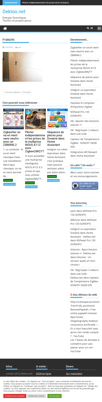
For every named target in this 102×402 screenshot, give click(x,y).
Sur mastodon (74, 373)
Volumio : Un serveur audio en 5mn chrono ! (82, 261)
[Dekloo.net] (5, 28)
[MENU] (99, 28)
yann (19, 47)
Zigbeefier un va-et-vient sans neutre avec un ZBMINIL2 (84, 51)
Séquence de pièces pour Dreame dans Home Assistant (47, 2)
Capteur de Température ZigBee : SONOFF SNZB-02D (84, 142)
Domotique (8, 180)
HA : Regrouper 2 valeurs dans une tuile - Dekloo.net (84, 273)
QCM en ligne (43, 373)
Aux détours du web (85, 294)
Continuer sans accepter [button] (15, 396)
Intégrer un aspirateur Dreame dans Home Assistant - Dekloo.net (83, 232)
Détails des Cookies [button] (36, 396)
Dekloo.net (14, 11)
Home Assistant (9, 184)
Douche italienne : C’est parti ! (18, 92)
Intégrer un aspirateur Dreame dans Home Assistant (83, 93)
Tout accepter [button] (54, 396)
